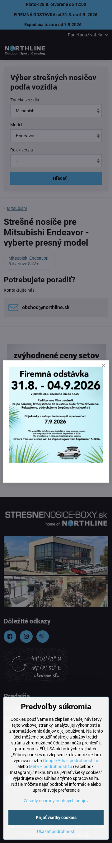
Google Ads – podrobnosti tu (70, 760)
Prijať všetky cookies (56, 817)
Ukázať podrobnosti (56, 831)
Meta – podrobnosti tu (50, 766)
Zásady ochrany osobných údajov (56, 800)
